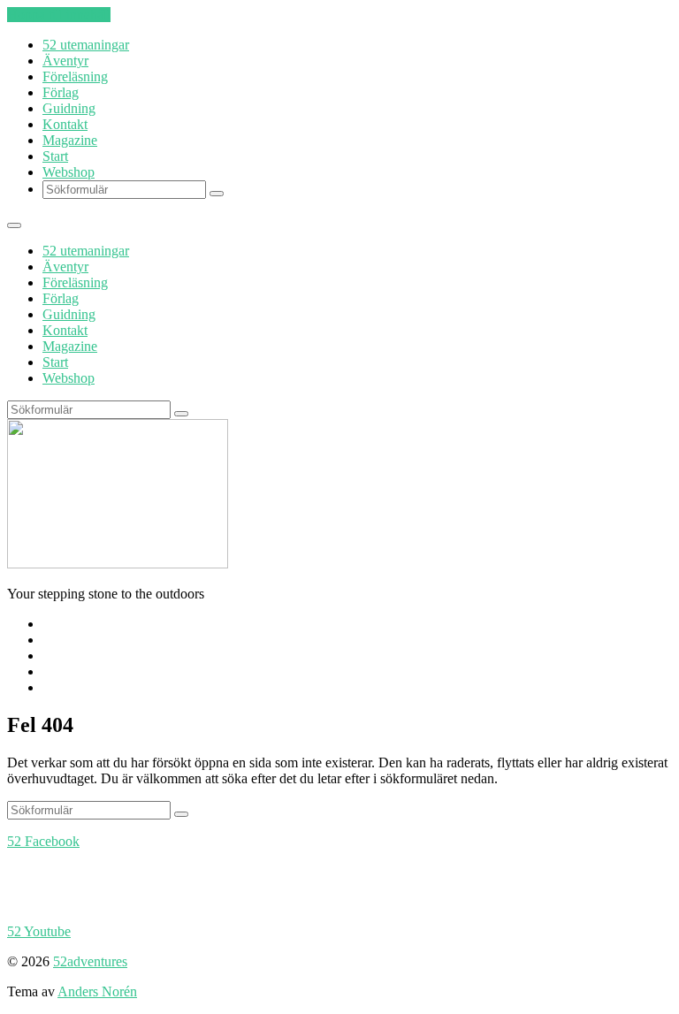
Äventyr (65, 60)
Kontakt (65, 124)
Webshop (68, 171)
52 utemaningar (85, 44)
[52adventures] (117, 563)
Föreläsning (75, 76)
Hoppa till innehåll (59, 14)
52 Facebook (43, 841)
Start (55, 156)
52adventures (90, 961)
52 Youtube (39, 931)
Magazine (69, 140)
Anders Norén (97, 991)
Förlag (60, 92)
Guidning (68, 108)
